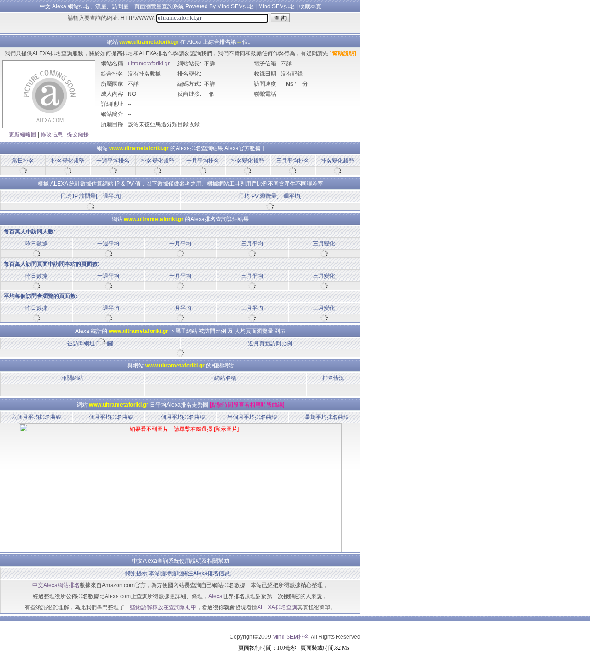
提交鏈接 (78, 134)
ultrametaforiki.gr (149, 63)
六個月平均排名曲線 (36, 417)
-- (206, 94)
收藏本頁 (310, 6)
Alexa (215, 596)
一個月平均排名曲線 (180, 417)
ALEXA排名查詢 (277, 607)
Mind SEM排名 (276, 6)
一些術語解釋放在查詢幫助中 (160, 607)
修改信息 (52, 134)
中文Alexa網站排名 (56, 585)
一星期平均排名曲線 (324, 417)
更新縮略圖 (22, 134)
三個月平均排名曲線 (108, 417)
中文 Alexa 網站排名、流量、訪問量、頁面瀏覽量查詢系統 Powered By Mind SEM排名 (147, 6)
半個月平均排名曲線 (252, 417)
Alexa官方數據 (242, 148)
